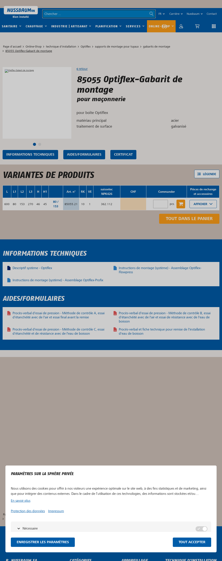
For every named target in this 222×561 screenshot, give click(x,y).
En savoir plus (20, 500)
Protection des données (28, 511)
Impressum (56, 511)
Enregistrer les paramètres (43, 542)
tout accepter (192, 542)
